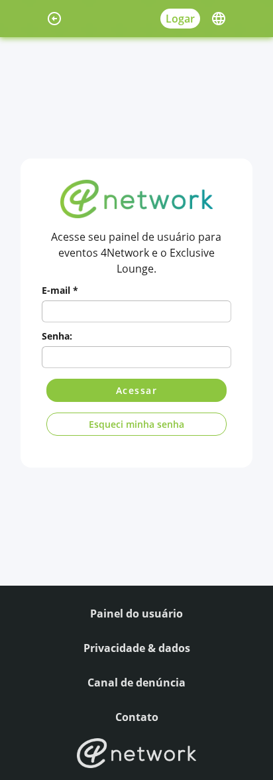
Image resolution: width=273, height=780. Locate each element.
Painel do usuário (136, 613)
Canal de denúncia (136, 682)
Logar (180, 18)
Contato (136, 717)
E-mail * (60, 290)
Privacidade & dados (136, 648)
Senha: (57, 336)
